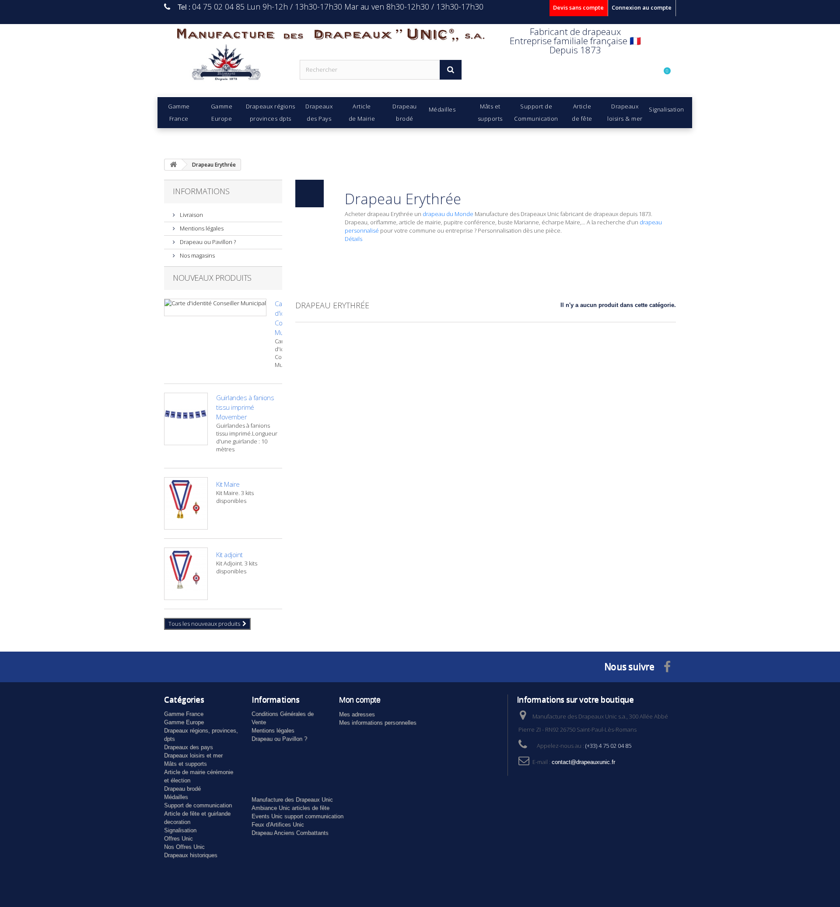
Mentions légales (201, 228)
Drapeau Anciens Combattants (290, 833)
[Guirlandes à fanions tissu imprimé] (186, 419)
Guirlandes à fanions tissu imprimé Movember (245, 407)
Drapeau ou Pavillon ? (207, 242)
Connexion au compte (642, 7)
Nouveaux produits (212, 277)
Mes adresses (357, 714)
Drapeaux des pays (188, 747)
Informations (201, 191)
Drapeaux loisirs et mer (193, 755)
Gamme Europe (184, 722)
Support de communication (198, 805)
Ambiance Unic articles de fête (290, 808)
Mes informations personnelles (377, 722)
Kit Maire (228, 484)
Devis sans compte (578, 7)
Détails (353, 239)
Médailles (176, 797)
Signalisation (180, 830)
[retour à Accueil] (173, 164)
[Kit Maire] (186, 503)
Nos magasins (196, 255)
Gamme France (183, 714)
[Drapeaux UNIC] (225, 65)
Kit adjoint (229, 554)
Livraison (190, 215)
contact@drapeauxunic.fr (583, 762)
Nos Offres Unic (184, 847)
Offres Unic (178, 838)
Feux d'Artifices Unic (278, 824)
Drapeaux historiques (190, 855)
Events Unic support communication (297, 816)
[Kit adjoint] (186, 574)
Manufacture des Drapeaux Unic (292, 799)
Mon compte (359, 699)
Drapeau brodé (182, 788)
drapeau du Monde (448, 214)
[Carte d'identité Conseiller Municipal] (215, 307)
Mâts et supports (185, 763)
